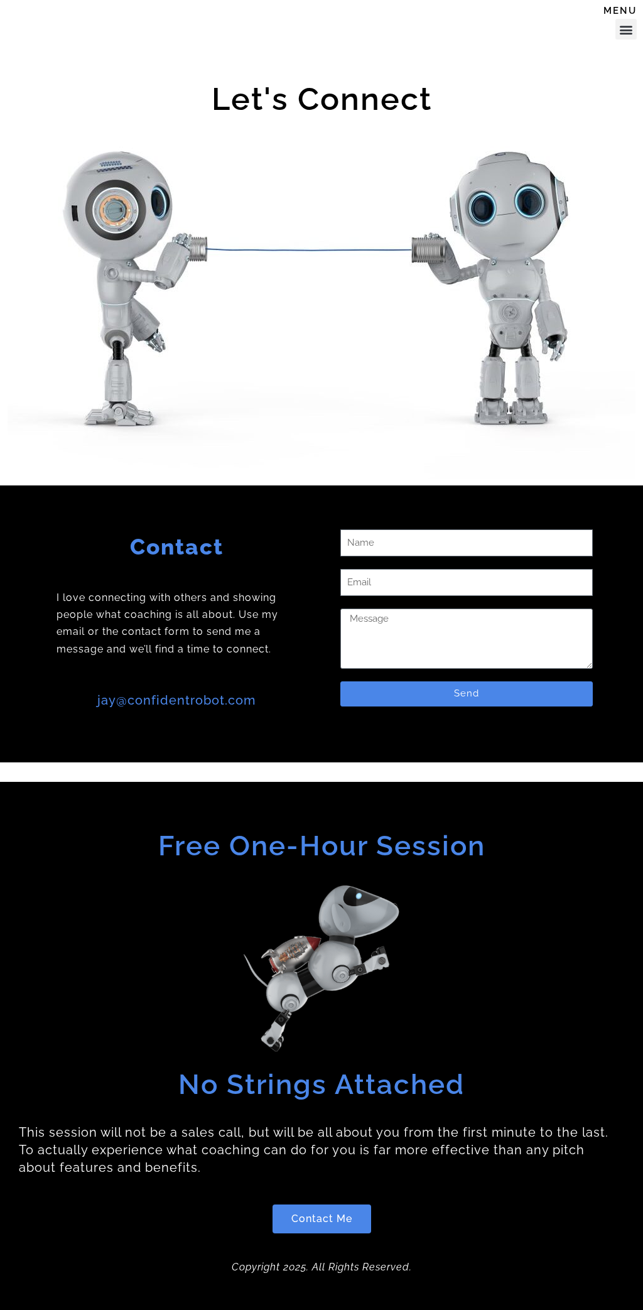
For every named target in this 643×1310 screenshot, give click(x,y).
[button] (626, 29)
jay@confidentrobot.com (176, 700)
